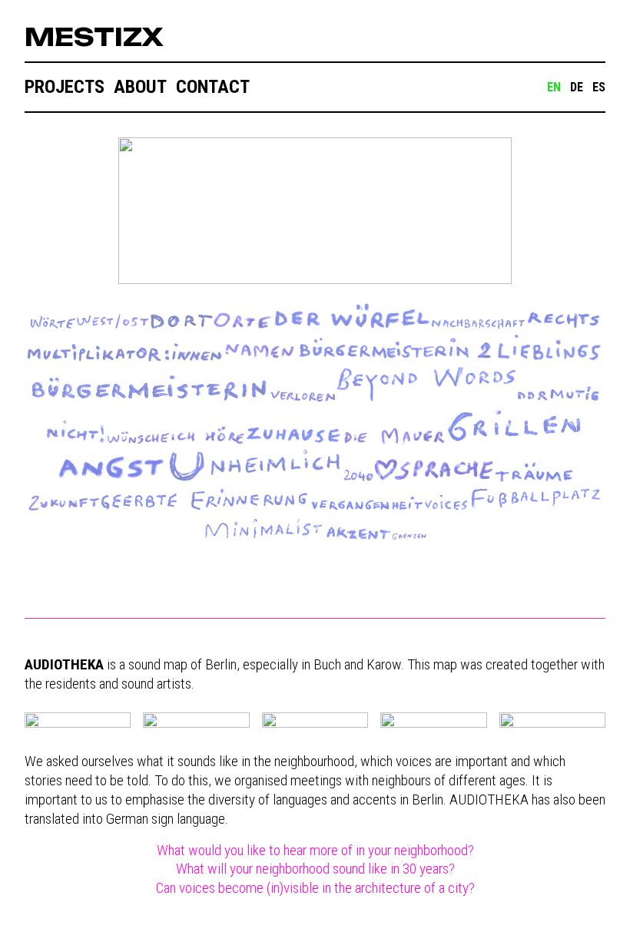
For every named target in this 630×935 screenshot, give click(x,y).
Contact (213, 86)
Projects (64, 86)
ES (598, 87)
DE (576, 87)
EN (554, 87)
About (140, 86)
